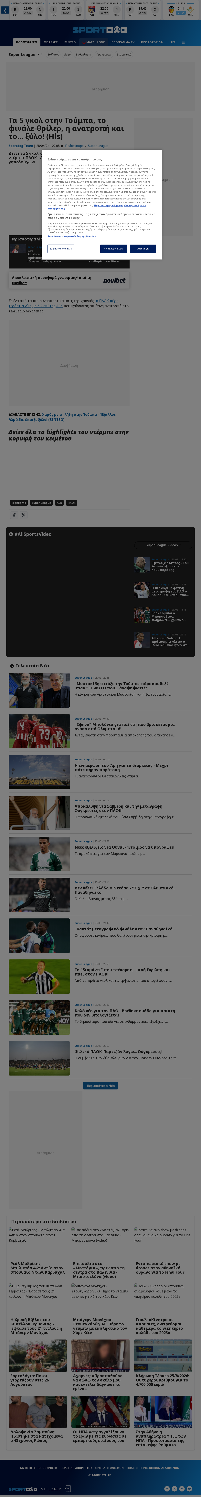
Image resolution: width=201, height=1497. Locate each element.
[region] (102, 205)
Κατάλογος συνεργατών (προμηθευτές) (72, 236)
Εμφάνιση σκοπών (61, 248)
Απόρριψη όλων (113, 248)
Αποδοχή (143, 248)
